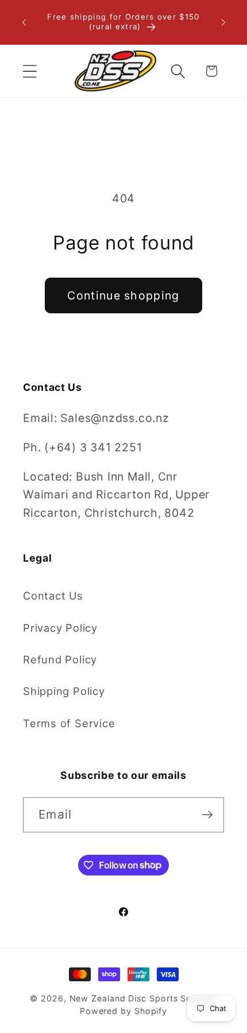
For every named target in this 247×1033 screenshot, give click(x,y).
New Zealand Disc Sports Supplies (143, 998)
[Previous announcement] (24, 22)
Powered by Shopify (123, 1011)
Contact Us (53, 595)
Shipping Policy (64, 691)
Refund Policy (60, 659)
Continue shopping (123, 295)
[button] (29, 71)
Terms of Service (69, 723)
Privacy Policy (60, 627)
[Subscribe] (207, 814)
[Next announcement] (223, 22)
